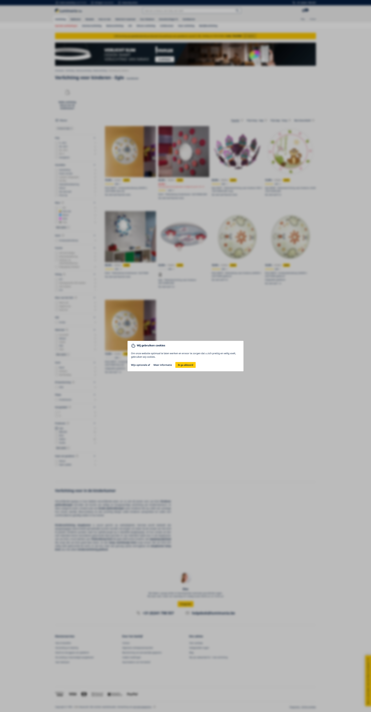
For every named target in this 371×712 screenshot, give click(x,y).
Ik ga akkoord (185, 365)
